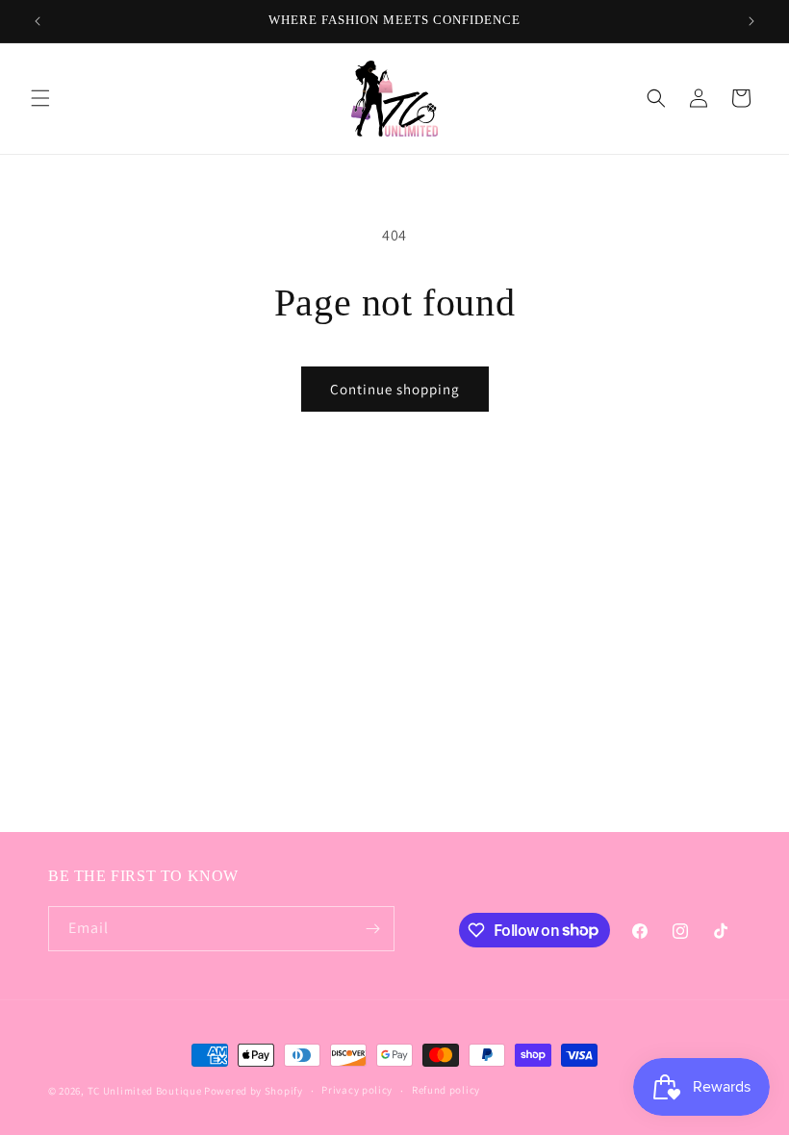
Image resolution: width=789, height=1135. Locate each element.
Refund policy (446, 1090)
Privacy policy (357, 1090)
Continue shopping (395, 389)
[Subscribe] (372, 928)
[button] (40, 98)
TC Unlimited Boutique (145, 1090)
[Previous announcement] (37, 21)
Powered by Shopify (253, 1090)
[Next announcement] (751, 21)
